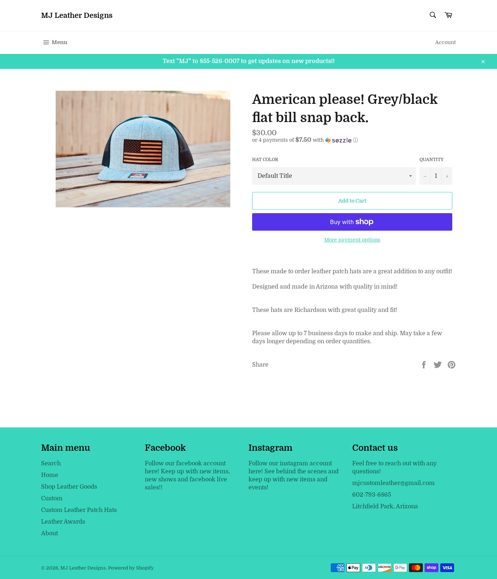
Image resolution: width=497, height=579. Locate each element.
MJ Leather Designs (76, 15)
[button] (354, 140)
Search (51, 463)
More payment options (352, 240)
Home (49, 475)
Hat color (265, 159)
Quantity (432, 159)
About (49, 533)
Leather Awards (63, 522)
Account (445, 42)
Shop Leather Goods (69, 487)
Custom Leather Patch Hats (79, 510)
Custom (52, 498)
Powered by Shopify (131, 568)
